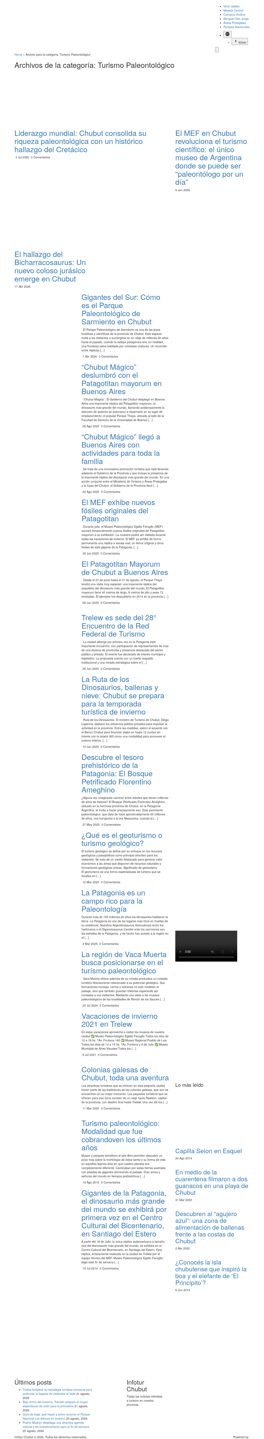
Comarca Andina (234, 14)
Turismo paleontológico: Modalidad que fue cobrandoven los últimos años (121, 1135)
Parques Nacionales (236, 27)
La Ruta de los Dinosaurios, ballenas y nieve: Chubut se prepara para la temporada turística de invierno (122, 695)
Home (18, 54)
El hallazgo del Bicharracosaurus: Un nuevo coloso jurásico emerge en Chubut (50, 266)
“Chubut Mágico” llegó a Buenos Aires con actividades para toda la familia (120, 448)
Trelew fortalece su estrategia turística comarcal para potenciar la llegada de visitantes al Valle (57, 1391)
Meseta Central (233, 10)
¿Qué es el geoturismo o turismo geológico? (121, 838)
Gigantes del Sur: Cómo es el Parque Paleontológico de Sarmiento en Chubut (120, 308)
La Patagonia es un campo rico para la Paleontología (113, 900)
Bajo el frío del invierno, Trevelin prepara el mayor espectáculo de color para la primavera (55, 1404)
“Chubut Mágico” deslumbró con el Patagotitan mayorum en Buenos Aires (121, 378)
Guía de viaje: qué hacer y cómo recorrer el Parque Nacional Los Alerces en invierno (56, 1416)
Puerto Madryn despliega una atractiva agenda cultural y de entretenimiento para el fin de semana (56, 1424)
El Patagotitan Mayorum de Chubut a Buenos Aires (124, 567)
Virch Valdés (231, 6)
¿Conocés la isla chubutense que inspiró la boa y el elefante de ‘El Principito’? (211, 1272)
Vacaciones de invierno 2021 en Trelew (119, 1019)
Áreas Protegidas (234, 23)
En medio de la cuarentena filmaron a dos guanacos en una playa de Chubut (211, 1182)
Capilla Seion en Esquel (208, 1150)
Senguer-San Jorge (236, 18)
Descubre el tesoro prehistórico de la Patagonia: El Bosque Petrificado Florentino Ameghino (117, 773)
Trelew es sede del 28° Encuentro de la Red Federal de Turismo (118, 625)
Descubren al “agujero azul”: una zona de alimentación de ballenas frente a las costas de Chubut (209, 1227)
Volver (242, 42)
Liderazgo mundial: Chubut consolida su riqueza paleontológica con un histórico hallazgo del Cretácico (80, 140)
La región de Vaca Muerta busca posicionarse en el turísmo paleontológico (124, 962)
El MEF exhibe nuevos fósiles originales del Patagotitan (118, 510)
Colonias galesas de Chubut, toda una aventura (125, 1073)
